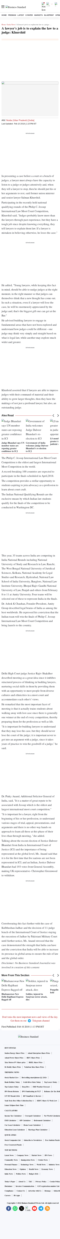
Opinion (23, 1169)
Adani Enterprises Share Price (39, 1053)
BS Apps (17, 1195)
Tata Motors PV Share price (15, 1062)
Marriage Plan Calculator (38, 1130)
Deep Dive (26, 1087)
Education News (10, 1169)
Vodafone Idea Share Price (34, 1067)
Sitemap (47, 1191)
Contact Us (21, 1191)
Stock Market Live (11, 1077)
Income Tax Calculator (13, 1116)
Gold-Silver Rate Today (32, 1082)
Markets (38, 15)
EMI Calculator (10, 1120)
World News (41, 1165)
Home (4, 15)
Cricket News (43, 1160)
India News (11, 24)
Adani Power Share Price (14, 1058)
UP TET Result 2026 (12, 1096)
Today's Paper (10, 1181)
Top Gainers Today (12, 1087)
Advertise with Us (34, 1191)
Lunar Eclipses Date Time (14, 1105)
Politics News (21, 1174)
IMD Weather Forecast (41, 1087)
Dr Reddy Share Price (13, 1067)
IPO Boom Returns (12, 1091)
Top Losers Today (50, 1082)
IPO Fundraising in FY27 (31, 1091)
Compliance (9, 1191)
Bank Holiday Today (12, 1082)
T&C (30, 1181)
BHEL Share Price (35, 1062)
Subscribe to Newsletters (33, 1140)
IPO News (48, 1155)
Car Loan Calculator (12, 1125)
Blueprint (49, 15)
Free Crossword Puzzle (13, 1145)
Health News (33, 1169)
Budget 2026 (33, 1174)
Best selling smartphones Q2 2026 (34, 1077)
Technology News (27, 1165)
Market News (36, 1155)
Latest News (9, 1155)
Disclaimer (8, 1186)
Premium (12, 15)
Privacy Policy (41, 1181)
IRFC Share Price (33, 1058)
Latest (21, 15)
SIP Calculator (25, 1120)
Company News (22, 1155)
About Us (21, 1181)
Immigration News (28, 1160)
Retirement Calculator (42, 1120)
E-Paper (29, 15)
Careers (7, 1195)
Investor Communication (25, 1186)
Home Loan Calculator (32, 1125)
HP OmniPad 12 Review (32, 1096)
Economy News (47, 1169)
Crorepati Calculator (33, 1116)
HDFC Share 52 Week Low (47, 1101)
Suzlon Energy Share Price (14, 1053)
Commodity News (11, 1160)
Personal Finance (11, 1165)
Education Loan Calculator (15, 1130)
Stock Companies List (13, 1140)
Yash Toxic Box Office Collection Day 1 (19, 1101)
